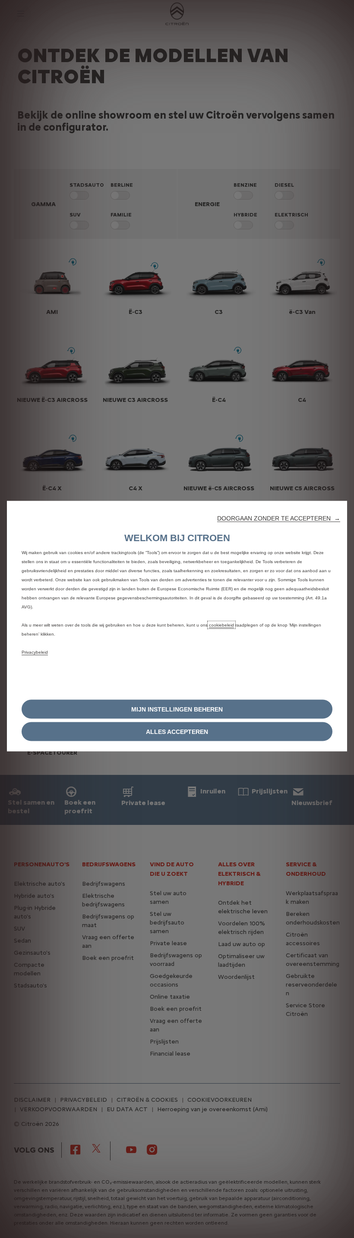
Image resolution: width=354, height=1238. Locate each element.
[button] (278, 517)
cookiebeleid (221, 624)
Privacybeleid (35, 651)
